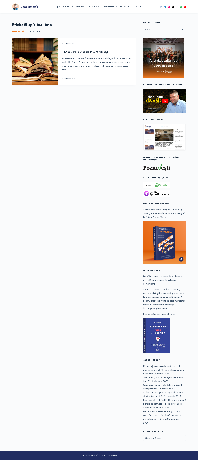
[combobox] (162, 29)
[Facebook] (161, 7)
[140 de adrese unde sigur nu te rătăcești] (35, 61)
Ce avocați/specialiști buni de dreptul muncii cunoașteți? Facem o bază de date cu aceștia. (163, 369)
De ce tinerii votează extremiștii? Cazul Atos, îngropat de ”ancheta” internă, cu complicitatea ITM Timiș (162, 415)
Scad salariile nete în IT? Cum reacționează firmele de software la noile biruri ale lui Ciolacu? (164, 403)
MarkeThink (94, 6)
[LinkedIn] (165, 7)
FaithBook (124, 6)
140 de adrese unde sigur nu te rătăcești (85, 52)
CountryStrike (110, 6)
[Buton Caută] (183, 29)
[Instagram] (169, 7)
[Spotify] (181, 7)
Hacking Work (79, 6)
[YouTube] (185, 7)
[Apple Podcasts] (177, 7)
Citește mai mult (68, 78)
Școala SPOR (63, 6)
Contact (137, 6)
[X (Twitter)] (173, 7)
